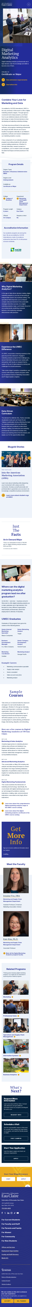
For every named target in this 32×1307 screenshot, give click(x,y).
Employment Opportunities (10, 1251)
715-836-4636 (6, 1208)
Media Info (5, 1258)
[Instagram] (11, 1213)
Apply (16, 1158)
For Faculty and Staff (11, 1224)
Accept (7, 1301)
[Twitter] (5, 1213)
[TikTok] (14, 1213)
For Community (8, 1237)
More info (9, 1298)
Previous (2, 457)
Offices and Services (8, 1247)
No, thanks (21, 1301)
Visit (8, 1179)
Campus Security (6, 1280)
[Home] (13, 4)
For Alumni (6, 1232)
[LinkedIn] (8, 1213)
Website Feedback (6, 1284)
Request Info (16, 1115)
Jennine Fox (11, 895)
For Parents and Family (11, 1228)
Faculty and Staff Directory (10, 1254)
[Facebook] (2, 1213)
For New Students (9, 1241)
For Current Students (11, 1220)
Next (29, 457)
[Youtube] (17, 1213)
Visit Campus (16, 1138)
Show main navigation (28, 4)
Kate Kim (10, 939)
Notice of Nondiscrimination (9, 1277)
